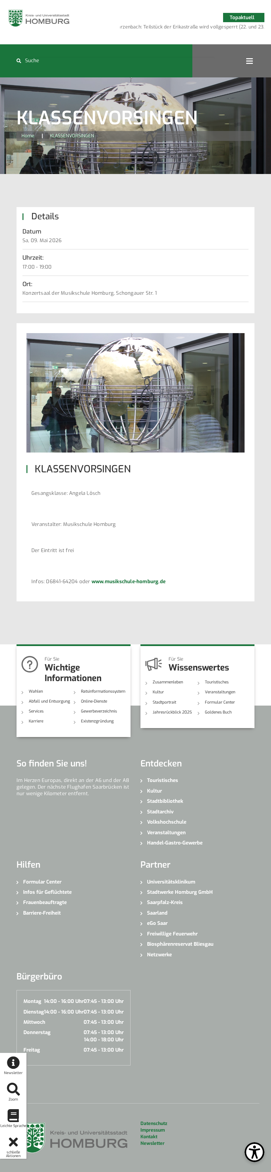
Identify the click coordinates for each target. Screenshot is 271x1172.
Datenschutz (153, 1123)
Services (36, 711)
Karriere (36, 721)
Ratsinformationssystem (103, 691)
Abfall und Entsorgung (49, 701)
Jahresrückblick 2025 (172, 712)
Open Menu (249, 60)
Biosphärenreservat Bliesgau (180, 944)
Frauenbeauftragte (45, 902)
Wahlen (36, 691)
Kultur (158, 692)
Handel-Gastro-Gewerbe (175, 843)
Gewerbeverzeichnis (99, 711)
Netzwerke (159, 954)
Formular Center (220, 702)
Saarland (157, 913)
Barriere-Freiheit (42, 913)
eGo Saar (157, 923)
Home (27, 136)
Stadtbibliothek (165, 801)
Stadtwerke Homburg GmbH (180, 892)
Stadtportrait (164, 702)
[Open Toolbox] (254, 1152)
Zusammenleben (168, 682)
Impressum (152, 1130)
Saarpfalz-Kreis (165, 902)
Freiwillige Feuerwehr (172, 934)
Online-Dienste (94, 701)
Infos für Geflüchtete (47, 892)
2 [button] (197, 28)
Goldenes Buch (218, 712)
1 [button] (187, 28)
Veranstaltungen (220, 692)
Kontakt (148, 1137)
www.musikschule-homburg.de (129, 581)
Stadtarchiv (160, 811)
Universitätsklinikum (171, 882)
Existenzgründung (97, 721)
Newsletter (152, 1143)
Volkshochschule (166, 822)
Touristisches (217, 682)
